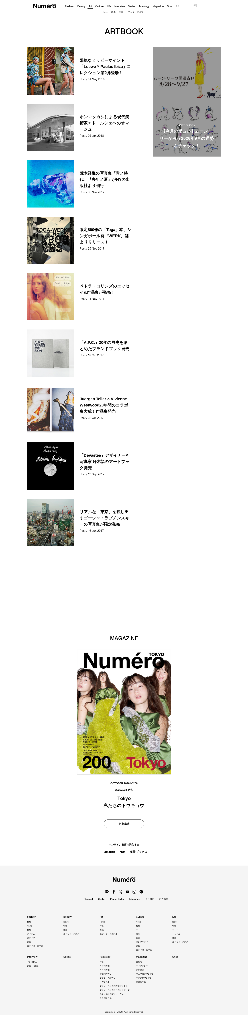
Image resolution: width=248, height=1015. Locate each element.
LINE (107, 892)
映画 (138, 934)
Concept (88, 899)
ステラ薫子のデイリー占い (112, 994)
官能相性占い (106, 974)
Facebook (113, 892)
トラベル (176, 934)
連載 (121, 12)
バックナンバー (143, 966)
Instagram (134, 892)
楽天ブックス (138, 851)
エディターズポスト (135, 12)
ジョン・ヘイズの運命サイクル (114, 986)
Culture (99, 6)
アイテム (31, 934)
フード (175, 930)
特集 (113, 12)
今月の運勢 (105, 970)
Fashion (69, 6)
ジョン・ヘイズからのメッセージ (115, 990)
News (105, 12)
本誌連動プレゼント (145, 978)
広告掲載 (163, 899)
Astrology (144, 6)
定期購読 (124, 823)
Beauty (81, 6)
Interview (119, 6)
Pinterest (141, 892)
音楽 (138, 938)
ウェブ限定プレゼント (146, 974)
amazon (109, 852)
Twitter (120, 892)
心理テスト (105, 982)
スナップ (31, 938)
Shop (170, 6)
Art (90, 6)
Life (109, 6)
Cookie (101, 899)
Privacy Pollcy (117, 899)
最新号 (139, 962)
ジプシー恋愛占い (108, 978)
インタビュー (33, 962)
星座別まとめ (106, 998)
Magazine (158, 6)
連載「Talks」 (33, 966)
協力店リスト (142, 982)
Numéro (44, 6)
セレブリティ (142, 942)
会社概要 (149, 899)
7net (122, 852)
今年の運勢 (105, 966)
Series (131, 6)
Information (134, 899)
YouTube (127, 892)
